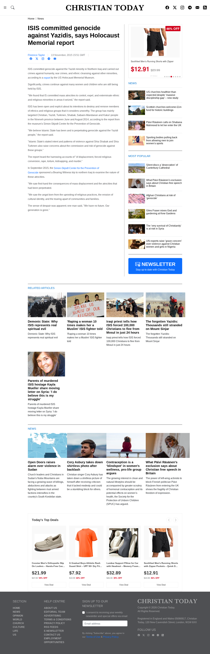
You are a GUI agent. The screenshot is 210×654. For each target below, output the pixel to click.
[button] (5, 8)
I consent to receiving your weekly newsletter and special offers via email (106, 614)
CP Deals (153, 76)
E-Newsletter (54, 631)
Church (18, 623)
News (41, 18)
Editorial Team (54, 612)
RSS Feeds (51, 627)
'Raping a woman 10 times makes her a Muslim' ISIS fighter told (85, 325)
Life (15, 631)
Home (31, 18)
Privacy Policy (54, 623)
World (17, 619)
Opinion (18, 615)
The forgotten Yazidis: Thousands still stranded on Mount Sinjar (164, 325)
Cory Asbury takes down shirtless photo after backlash (85, 465)
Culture (19, 627)
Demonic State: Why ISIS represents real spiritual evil (43, 325)
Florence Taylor (36, 55)
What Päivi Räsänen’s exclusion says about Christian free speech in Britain (163, 467)
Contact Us (52, 634)
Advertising (52, 615)
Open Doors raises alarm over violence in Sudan (44, 465)
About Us (50, 608)
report (47, 77)
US (14, 634)
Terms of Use (93, 637)
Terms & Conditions (57, 619)
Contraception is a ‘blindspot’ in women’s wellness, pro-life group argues (123, 467)
